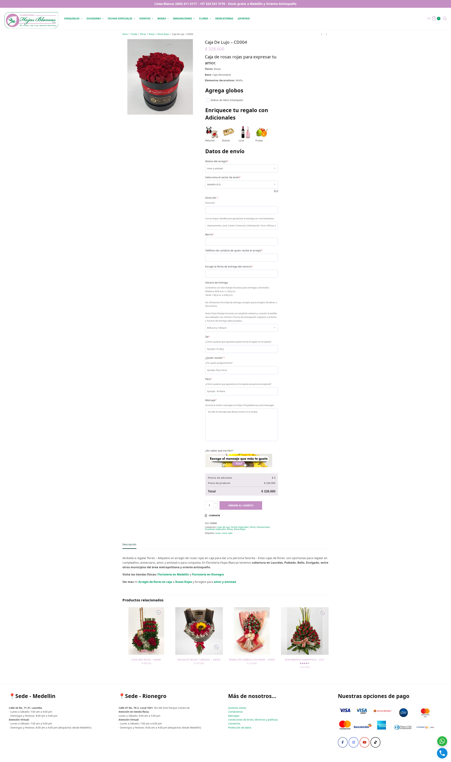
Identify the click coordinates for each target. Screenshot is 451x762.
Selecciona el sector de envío (223, 177)
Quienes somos (237, 707)
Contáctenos (235, 711)
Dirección (211, 197)
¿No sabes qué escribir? (219, 450)
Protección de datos (239, 727)
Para (208, 379)
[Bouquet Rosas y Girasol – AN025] (199, 631)
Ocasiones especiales (215, 529)
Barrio (209, 234)
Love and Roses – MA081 (146, 659)
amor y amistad (225, 582)
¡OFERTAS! (244, 18)
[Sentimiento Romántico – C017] (305, 631)
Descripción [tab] (129, 544)
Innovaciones (182, 18)
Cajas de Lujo (223, 527)
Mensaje (211, 400)
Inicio (125, 34)
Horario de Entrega (216, 282)
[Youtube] (364, 742)
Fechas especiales (120, 18)
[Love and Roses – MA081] (146, 631)
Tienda (134, 34)
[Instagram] (354, 742)
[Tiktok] (375, 742)
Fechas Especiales (240, 527)
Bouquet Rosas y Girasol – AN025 (199, 659)
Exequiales (71, 18)
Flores (203, 18)
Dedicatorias (224, 18)
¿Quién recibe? (215, 357)
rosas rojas (227, 533)
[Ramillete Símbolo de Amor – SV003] (252, 631)
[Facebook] (343, 742)
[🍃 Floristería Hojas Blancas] (31, 18)
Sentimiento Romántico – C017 (305, 659)
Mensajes (233, 715)
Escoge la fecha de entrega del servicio (229, 266)
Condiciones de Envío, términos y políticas (253, 719)
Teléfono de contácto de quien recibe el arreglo (234, 250)
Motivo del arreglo (216, 161)
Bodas (161, 18)
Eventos (144, 18)
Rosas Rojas (163, 34)
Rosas (152, 34)
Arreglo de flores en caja (155, 582)
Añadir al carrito (240, 505)
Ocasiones (94, 18)
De (207, 336)
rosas (218, 533)
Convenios (234, 723)
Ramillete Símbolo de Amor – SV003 (252, 659)
